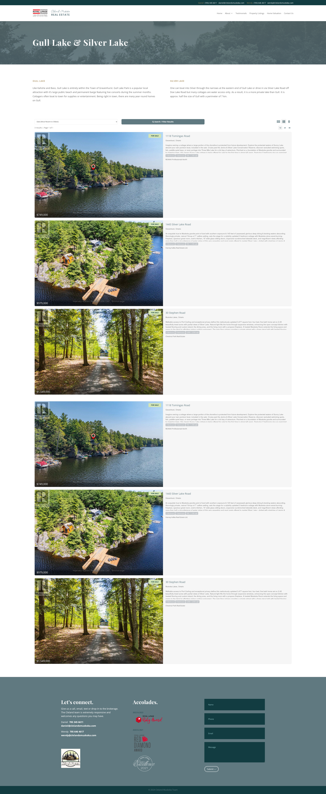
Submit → (211, 769)
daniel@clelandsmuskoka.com (231, 3)
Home (219, 13)
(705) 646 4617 (260, 3)
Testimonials (241, 13)
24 (285, 128)
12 (280, 128)
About (227, 13)
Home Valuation (274, 13)
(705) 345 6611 (211, 3)
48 (289, 128)
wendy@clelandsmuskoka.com (280, 3)
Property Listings (256, 13)
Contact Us (288, 13)
